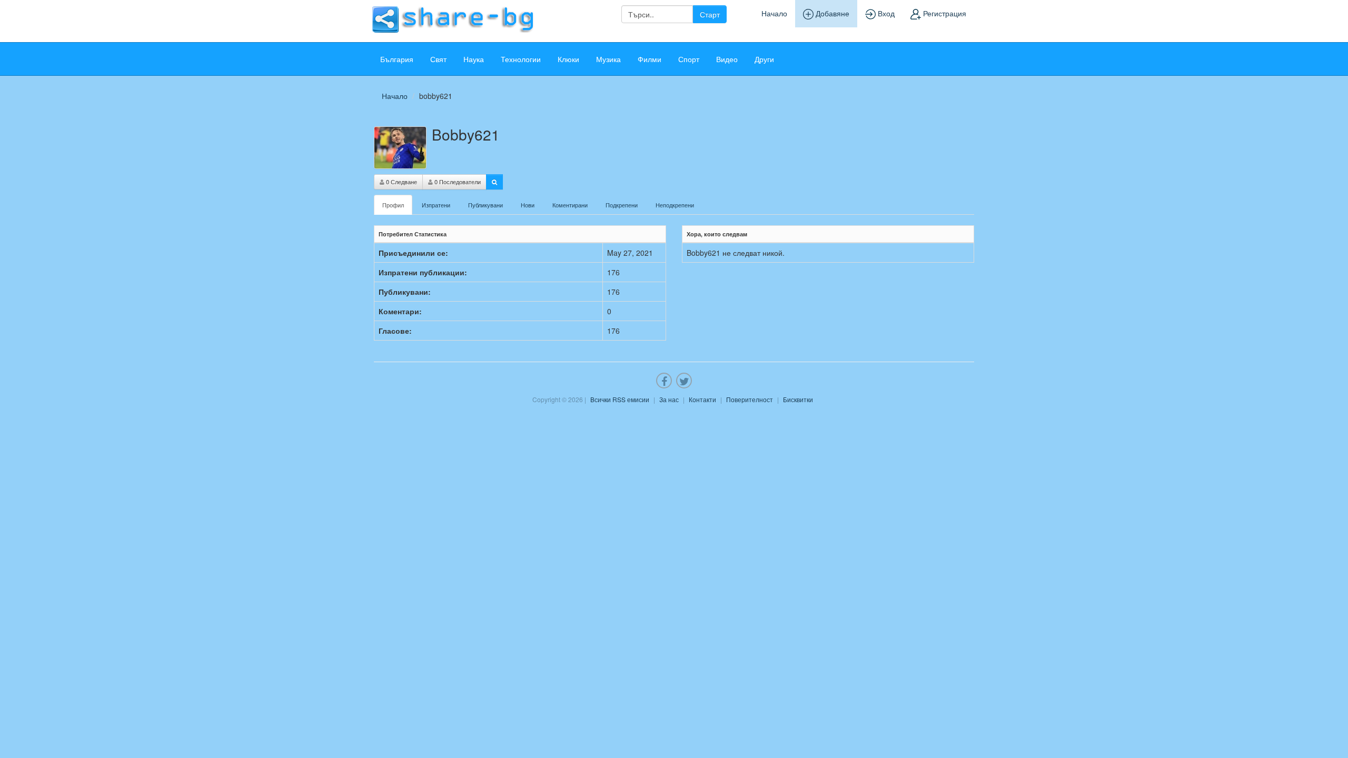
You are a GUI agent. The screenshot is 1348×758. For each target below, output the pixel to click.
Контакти (702, 399)
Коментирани (570, 205)
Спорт (688, 59)
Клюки (568, 59)
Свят (438, 59)
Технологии (521, 59)
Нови (527, 205)
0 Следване (400, 181)
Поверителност (749, 399)
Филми (649, 59)
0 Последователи (457, 181)
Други (764, 59)
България (396, 59)
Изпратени (436, 205)
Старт (710, 14)
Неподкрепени (675, 205)
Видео (727, 59)
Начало (774, 13)
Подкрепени (622, 205)
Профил (393, 205)
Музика (608, 59)
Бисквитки (798, 399)
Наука (473, 59)
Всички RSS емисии (619, 399)
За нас (669, 399)
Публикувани (485, 205)
